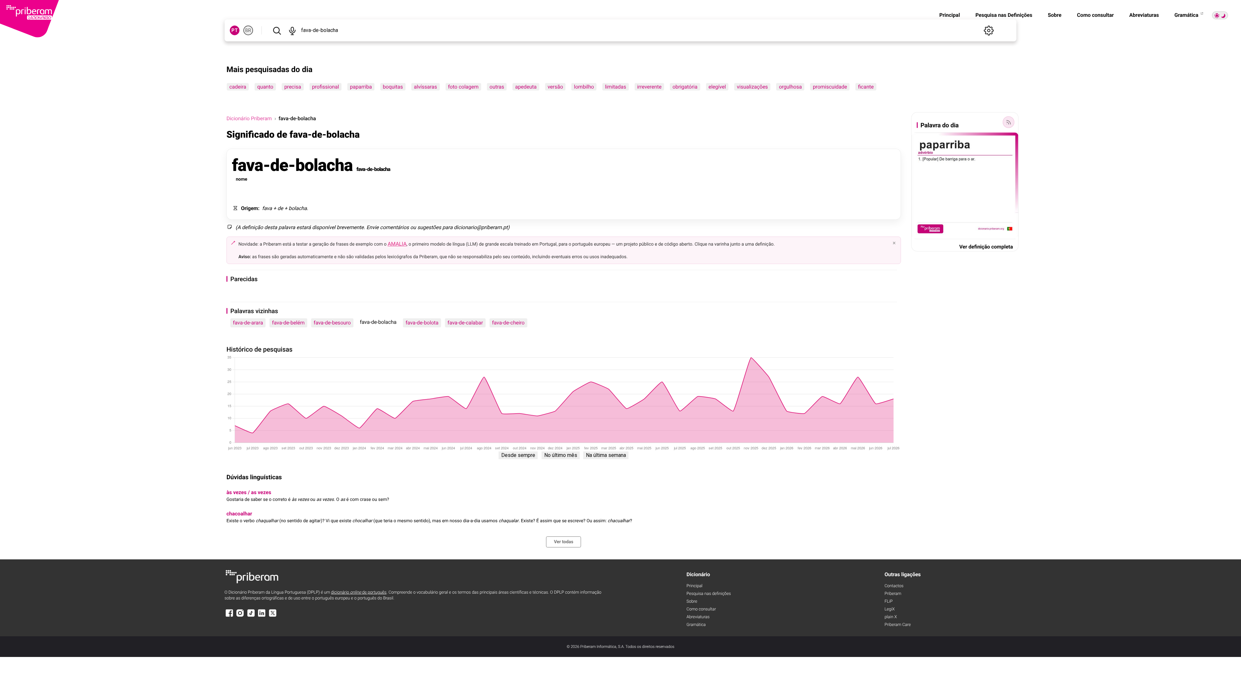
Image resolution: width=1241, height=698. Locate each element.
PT (234, 30)
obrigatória (685, 87)
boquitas (393, 87)
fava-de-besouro (332, 323)
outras (497, 87)
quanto (265, 87)
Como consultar (1095, 15)
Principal (949, 15)
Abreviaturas (1144, 15)
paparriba (361, 87)
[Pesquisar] (277, 30)
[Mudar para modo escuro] (1220, 15)
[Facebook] (229, 616)
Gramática (1187, 15)
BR (248, 30)
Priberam (893, 593)
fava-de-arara (248, 323)
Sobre (1054, 15)
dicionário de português (359, 592)
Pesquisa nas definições (708, 593)
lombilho (584, 87)
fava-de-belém (288, 323)
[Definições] (988, 30)
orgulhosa (790, 87)
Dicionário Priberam (249, 118)
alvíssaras (425, 87)
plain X (891, 617)
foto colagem (463, 87)
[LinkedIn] (262, 616)
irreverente (649, 87)
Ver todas (563, 542)
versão (555, 87)
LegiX (890, 609)
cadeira (237, 87)
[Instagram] (240, 616)
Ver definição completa (986, 247)
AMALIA (397, 244)
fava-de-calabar (465, 323)
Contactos (894, 586)
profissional (325, 87)
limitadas (615, 87)
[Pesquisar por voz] (292, 30)
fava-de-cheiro (508, 323)
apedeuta (525, 87)
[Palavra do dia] (1008, 122)
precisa (292, 87)
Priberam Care (898, 624)
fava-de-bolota (422, 323)
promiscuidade (830, 87)
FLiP (889, 601)
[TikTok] (251, 616)
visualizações (752, 87)
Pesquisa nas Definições (1003, 15)
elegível (717, 87)
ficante (866, 87)
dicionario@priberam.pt (481, 227)
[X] (273, 616)
